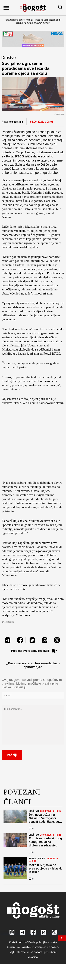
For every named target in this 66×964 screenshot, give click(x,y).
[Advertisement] (33, 444)
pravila (46, 683)
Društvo (8, 57)
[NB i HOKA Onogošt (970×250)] (33, 39)
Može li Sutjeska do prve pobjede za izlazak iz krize (45, 868)
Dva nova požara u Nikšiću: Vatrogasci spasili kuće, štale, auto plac (45, 820)
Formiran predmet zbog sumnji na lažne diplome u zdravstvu (45, 842)
